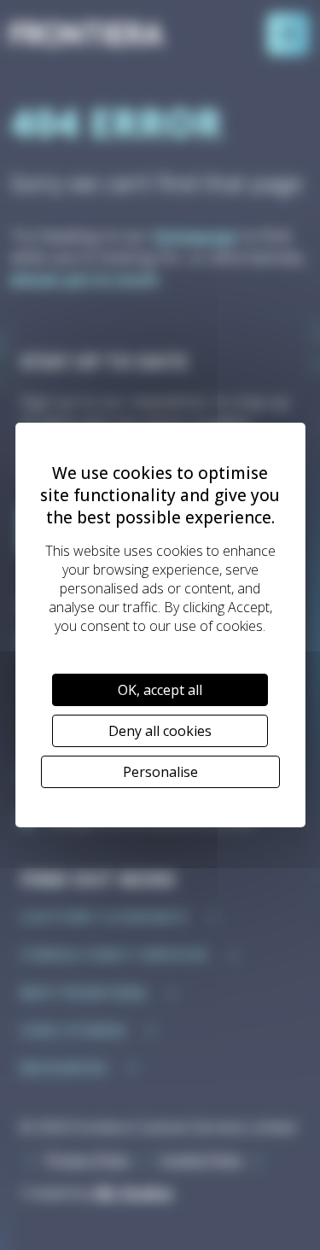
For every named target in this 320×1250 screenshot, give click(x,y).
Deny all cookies (160, 730)
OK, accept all (160, 689)
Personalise (160, 771)
